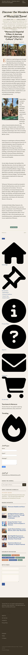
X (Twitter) (4, 638)
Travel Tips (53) (15, 555)
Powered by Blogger (5, 649)
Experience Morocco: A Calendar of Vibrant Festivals (16, 543)
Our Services (4, 618)
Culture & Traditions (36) (8, 557)
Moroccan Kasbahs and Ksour (16, 506)
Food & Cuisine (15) (20, 557)
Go (24, 484)
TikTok (3, 635)
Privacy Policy (5, 622)
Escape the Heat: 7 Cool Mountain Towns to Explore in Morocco (16, 523)
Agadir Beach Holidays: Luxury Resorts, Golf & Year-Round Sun (17, 529)
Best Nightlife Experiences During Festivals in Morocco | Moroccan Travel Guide (16, 537)
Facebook (4, 633)
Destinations (14, 227)
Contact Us (4, 620)
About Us (4, 615)
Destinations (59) (6, 555)
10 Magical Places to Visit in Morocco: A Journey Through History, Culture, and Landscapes (16, 516)
